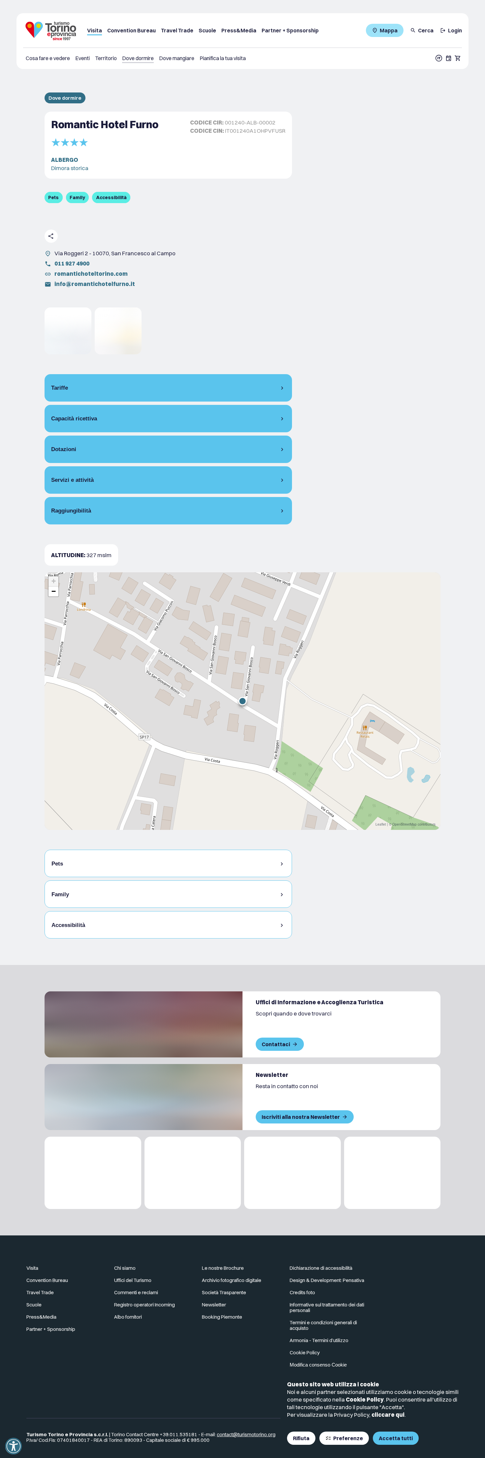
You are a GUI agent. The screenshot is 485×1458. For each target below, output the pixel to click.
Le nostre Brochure (223, 1268)
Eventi (82, 58)
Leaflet (380, 824)
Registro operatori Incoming (144, 1304)
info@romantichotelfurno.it (94, 283)
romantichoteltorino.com (91, 273)
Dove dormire (138, 58)
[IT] (439, 58)
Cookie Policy (365, 1399)
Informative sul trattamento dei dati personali (327, 1307)
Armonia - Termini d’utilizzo (319, 1340)
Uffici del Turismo (132, 1280)
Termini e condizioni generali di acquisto (323, 1325)
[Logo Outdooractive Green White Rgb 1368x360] (392, 1173)
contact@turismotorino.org (246, 1434)
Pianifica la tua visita (223, 58)
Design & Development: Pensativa (327, 1280)
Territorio (106, 58)
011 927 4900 (71, 263)
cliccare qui (388, 1414)
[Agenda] (449, 58)
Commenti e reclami (136, 1292)
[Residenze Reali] (292, 1173)
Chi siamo (125, 1268)
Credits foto (302, 1292)
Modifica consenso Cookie (318, 1365)
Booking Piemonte (222, 1317)
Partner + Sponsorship (290, 30)
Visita (94, 30)
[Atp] (93, 1173)
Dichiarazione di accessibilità (321, 1268)
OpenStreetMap (404, 824)
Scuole (207, 30)
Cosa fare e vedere (48, 58)
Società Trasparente (224, 1292)
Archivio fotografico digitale (231, 1280)
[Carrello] (458, 58)
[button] (242, 701)
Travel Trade (177, 30)
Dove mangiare (176, 58)
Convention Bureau (131, 30)
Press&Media (238, 30)
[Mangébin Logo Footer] (193, 1173)
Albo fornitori (128, 1317)
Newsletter (214, 1304)
